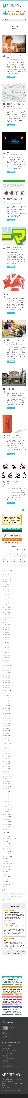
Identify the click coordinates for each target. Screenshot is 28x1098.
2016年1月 (6, 801)
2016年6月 (6, 789)
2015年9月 (6, 811)
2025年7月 (6, 589)
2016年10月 (6, 779)
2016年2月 (6, 799)
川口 (8, 896)
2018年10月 (6, 720)
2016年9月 (6, 781)
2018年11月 (6, 718)
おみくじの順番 (13, 435)
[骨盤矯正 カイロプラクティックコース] (12, 1005)
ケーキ (4, 896)
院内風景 (5, 884)
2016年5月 (6, 791)
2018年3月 (6, 736)
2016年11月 (6, 776)
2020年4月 (6, 683)
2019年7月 (6, 700)
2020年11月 (6, 665)
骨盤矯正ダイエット (8, 1048)
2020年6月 (6, 677)
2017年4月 (6, 763)
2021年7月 (6, 647)
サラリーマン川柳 (14, 248)
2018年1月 (6, 741)
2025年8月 (6, 587)
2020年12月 (6, 662)
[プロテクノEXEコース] (12, 1015)
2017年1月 (6, 771)
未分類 (5, 874)
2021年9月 (6, 642)
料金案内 (5, 1056)
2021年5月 (6, 650)
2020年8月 (6, 672)
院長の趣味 (11, 1026)
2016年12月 (6, 773)
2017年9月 (6, 751)
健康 (4, 859)
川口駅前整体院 (14, 59)
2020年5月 (6, 680)
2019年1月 (6, 713)
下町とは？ (11, 389)
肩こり (5, 879)
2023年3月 (6, 630)
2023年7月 (6, 627)
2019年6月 (6, 703)
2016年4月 (6, 794)
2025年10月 (6, 582)
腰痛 (4, 881)
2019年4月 (6, 705)
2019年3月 (6, 708)
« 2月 (7, 566)
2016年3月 (6, 796)
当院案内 (5, 1061)
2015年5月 (6, 821)
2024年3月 (6, 609)
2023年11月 (6, 619)
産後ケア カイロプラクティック (11, 1051)
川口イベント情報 (7, 864)
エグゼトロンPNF (7, 1053)
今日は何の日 (6, 856)
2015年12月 (6, 804)
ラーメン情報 (6, 853)
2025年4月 (6, 597)
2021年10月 (6, 640)
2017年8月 (6, 753)
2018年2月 (6, 738)
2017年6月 (6, 758)
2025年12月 (6, 576)
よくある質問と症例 (8, 1058)
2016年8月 (6, 784)
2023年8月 (6, 624)
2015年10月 (6, 809)
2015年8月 (6, 814)
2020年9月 (6, 670)
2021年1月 (6, 660)
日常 (4, 871)
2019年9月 (6, 695)
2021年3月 (6, 655)
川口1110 (11, 153)
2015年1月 (6, 826)
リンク (5, 1063)
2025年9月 (6, 584)
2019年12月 (6, 690)
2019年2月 (6, 710)
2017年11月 (6, 746)
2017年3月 (6, 766)
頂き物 (5, 886)
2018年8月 (6, 725)
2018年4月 (6, 733)
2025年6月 (6, 592)
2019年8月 (6, 698)
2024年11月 (6, 602)
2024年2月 (6, 612)
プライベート (6, 848)
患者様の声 (6, 869)
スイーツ (5, 843)
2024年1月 (6, 614)
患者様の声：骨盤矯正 (6, 1032)
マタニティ (6, 851)
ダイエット (6, 846)
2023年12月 (6, 617)
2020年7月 (6, 675)
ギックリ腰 (22, 893)
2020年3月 (6, 685)
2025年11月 (6, 579)
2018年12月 (6, 715)
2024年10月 (6, 604)
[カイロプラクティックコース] (12, 985)
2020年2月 (6, 688)
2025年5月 (6, 594)
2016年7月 (6, 786)
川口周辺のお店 (7, 866)
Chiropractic (5, 893)
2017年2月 (6, 768)
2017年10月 (6, 748)
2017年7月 (6, 756)
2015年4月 (6, 824)
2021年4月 (6, 652)
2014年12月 (6, 829)
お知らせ (5, 836)
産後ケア (5, 876)
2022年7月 (6, 637)
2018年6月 (6, 728)
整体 (12, 896)
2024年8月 (6, 607)
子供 (4, 861)
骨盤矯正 (8, 899)
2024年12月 (6, 599)
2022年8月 (6, 635)
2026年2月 (6, 574)
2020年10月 (6, 667)
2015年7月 (6, 816)
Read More (11, 76)
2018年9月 (6, 723)
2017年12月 (6, 743)
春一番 (9, 294)
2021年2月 (6, 657)
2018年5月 (6, 731)
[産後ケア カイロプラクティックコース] (12, 995)
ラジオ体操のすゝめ (6, 1036)
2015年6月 (6, 819)
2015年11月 (6, 806)
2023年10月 (6, 622)
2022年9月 (6, 632)
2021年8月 (6, 645)
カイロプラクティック (9, 838)
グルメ (5, 841)
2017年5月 (6, 761)
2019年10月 (6, 693)
